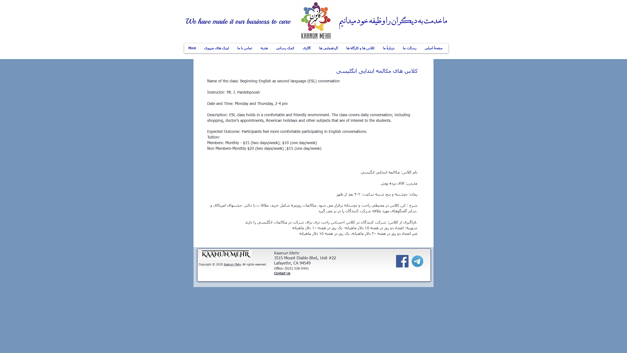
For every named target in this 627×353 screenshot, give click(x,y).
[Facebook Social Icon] (402, 261)
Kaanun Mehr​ (232, 264)
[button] (389, 48)
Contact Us (282, 273)
